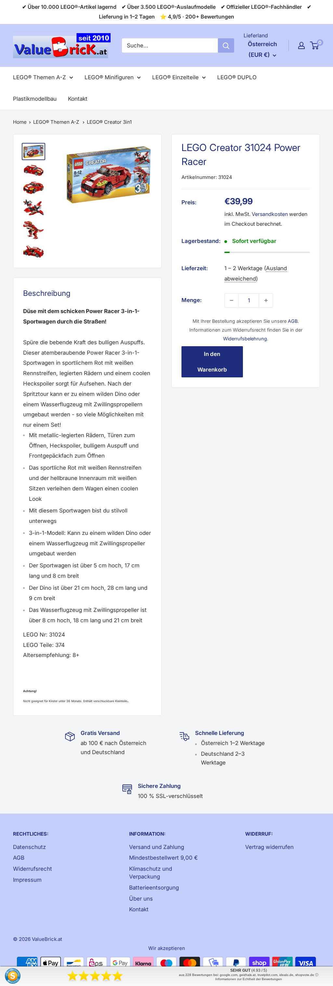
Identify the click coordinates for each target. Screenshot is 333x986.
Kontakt (77, 98)
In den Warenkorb (212, 362)
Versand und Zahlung (156, 847)
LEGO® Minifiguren (109, 77)
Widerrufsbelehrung (245, 338)
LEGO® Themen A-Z (39, 77)
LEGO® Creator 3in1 (109, 122)
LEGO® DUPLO (237, 77)
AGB (293, 321)
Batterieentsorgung (154, 887)
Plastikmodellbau (35, 98)
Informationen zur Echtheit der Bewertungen (248, 979)
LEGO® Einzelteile (175, 77)
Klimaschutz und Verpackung (150, 873)
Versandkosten (270, 214)
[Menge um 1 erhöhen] (266, 300)
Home (20, 122)
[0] (315, 45)
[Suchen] (226, 45)
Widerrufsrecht (32, 869)
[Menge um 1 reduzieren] (231, 300)
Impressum (27, 880)
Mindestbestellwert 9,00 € (163, 857)
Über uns (141, 898)
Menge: (191, 300)
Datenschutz (29, 847)
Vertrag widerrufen (269, 847)
